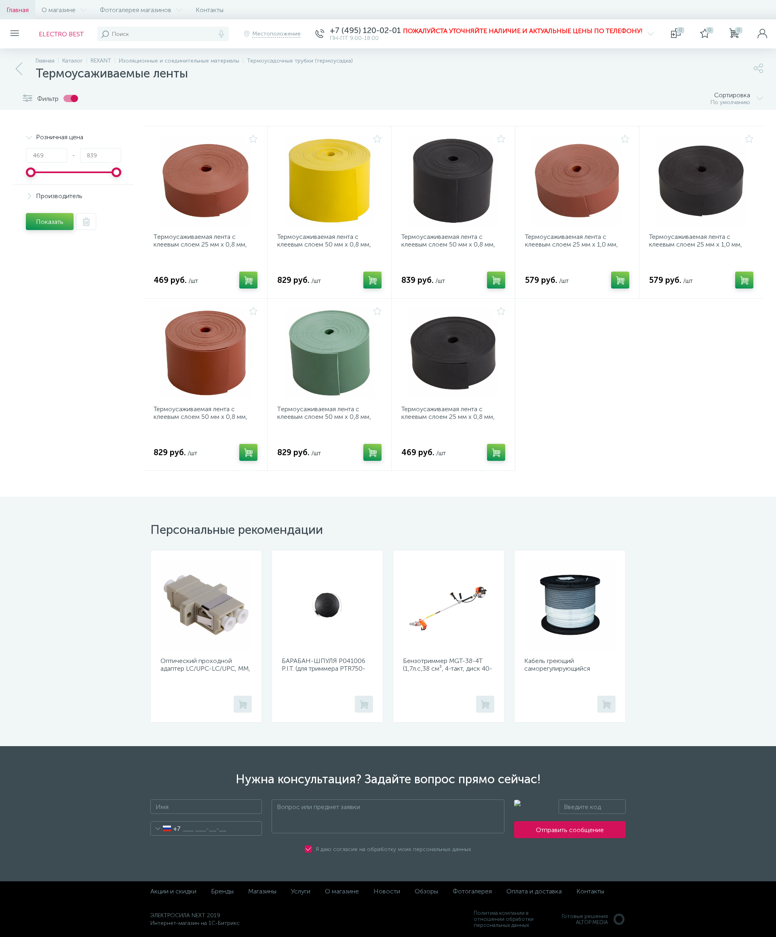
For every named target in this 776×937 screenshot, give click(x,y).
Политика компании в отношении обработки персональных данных (504, 919)
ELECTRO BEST (61, 34)
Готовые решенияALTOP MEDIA (585, 919)
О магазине (59, 10)
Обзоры (426, 891)
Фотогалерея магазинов (135, 10)
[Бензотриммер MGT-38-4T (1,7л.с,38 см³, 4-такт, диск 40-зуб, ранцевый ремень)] (448, 605)
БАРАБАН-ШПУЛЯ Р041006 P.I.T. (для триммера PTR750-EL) (323, 668)
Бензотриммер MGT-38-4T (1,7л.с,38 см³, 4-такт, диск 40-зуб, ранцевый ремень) (447, 668)
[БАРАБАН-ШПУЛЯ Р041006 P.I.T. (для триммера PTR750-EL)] (327, 605)
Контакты (210, 10)
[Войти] (762, 33)
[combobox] (165, 828)
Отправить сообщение (570, 830)
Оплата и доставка (534, 891)
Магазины (262, 891)
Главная (17, 10)
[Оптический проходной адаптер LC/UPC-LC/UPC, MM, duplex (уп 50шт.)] (206, 605)
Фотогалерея (472, 891)
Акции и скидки (173, 891)
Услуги (300, 891)
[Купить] (248, 280)
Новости (386, 891)
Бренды (222, 891)
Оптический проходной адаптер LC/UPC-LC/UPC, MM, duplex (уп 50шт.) (205, 668)
